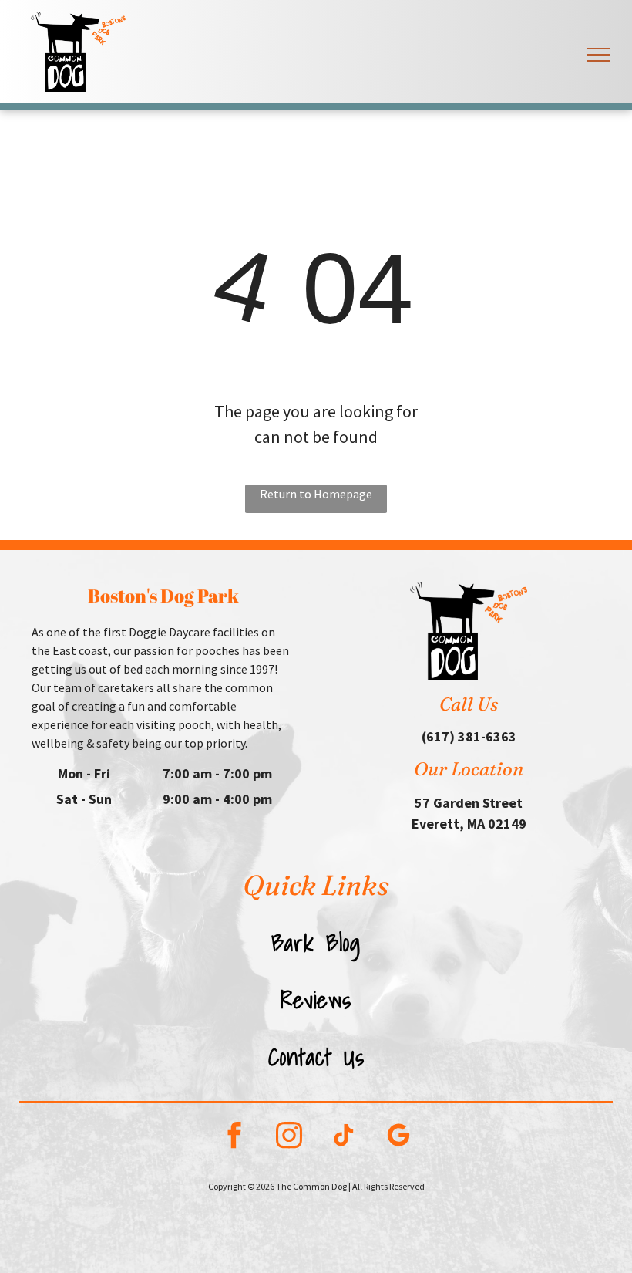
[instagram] (288, 1137)
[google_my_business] (398, 1137)
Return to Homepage (316, 493)
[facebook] (234, 1137)
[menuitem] (316, 942)
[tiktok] (343, 1137)
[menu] (598, 55)
